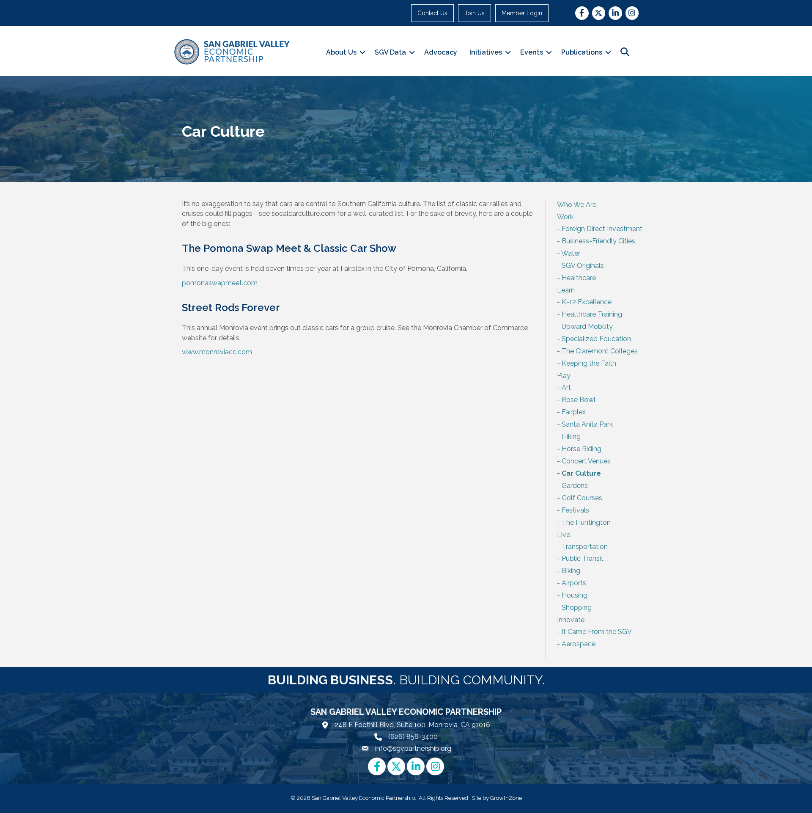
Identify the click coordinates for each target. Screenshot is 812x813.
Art (566, 387)
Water (570, 253)
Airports (574, 583)
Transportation (585, 547)
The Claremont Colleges (600, 351)
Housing (574, 595)
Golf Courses (582, 498)
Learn (566, 290)
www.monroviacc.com (217, 352)
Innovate (570, 620)
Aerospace (578, 644)
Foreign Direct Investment (602, 229)
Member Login (522, 13)
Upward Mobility (587, 326)
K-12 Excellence (587, 302)
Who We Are (576, 205)
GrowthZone (506, 798)
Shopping (577, 608)
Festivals (575, 510)
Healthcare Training (592, 314)
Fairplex (574, 412)
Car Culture (581, 473)
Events (531, 52)
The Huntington (586, 522)
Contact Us (432, 13)
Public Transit (583, 558)
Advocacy (440, 52)
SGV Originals (583, 266)
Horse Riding (581, 449)
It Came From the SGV (597, 632)
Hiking (571, 437)
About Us (341, 52)
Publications (581, 52)
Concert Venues (586, 461)
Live (563, 535)
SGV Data (390, 52)
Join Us (474, 13)
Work (565, 217)
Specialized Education (596, 339)
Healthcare (579, 278)
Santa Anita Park (587, 424)
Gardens (575, 486)
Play (564, 376)
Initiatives (485, 52)
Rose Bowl (578, 400)
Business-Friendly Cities (598, 241)
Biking (571, 571)
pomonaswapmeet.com (220, 283)
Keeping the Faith (589, 363)
